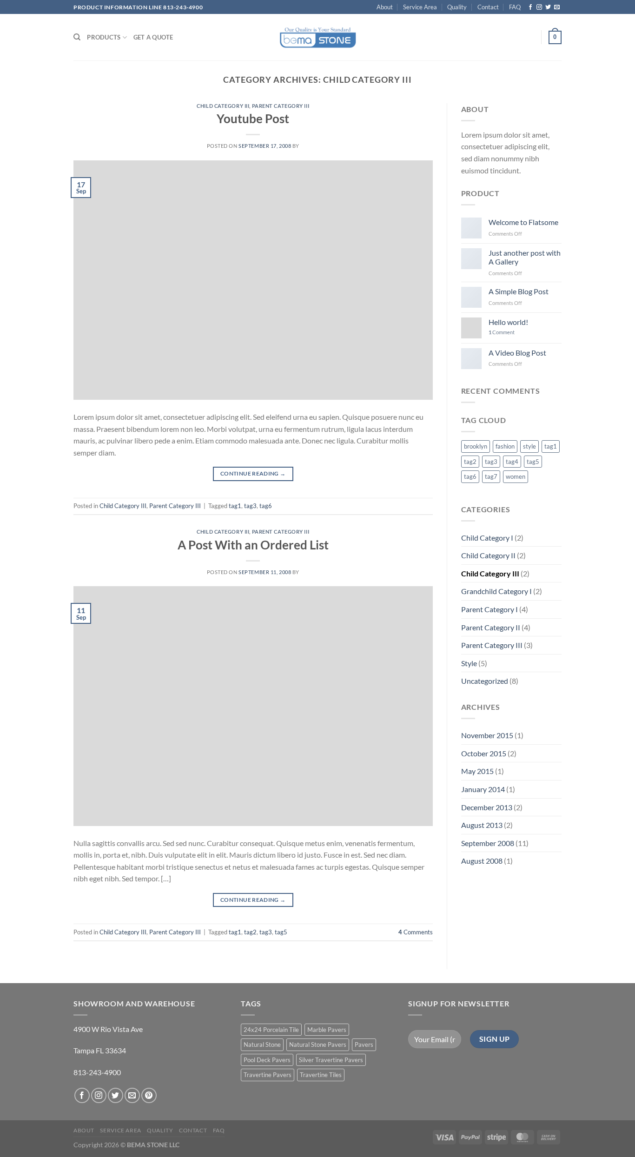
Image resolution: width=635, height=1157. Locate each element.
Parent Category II (490, 627)
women (515, 476)
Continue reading (253, 473)
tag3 (250, 505)
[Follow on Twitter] (548, 7)
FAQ (515, 7)
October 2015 (483, 753)
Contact (488, 7)
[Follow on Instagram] (539, 7)
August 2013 (482, 824)
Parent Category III (281, 106)
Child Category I (487, 537)
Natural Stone (262, 1044)
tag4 (512, 461)
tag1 (235, 505)
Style (469, 663)
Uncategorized (484, 680)
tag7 (491, 476)
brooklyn (475, 446)
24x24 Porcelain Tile (271, 1029)
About (385, 7)
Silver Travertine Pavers (331, 1060)
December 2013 (486, 807)
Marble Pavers (326, 1029)
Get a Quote (153, 37)
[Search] (76, 37)
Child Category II (488, 555)
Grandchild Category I (496, 591)
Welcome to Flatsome (523, 222)
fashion (505, 446)
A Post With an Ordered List (253, 545)
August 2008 (482, 860)
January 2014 (483, 789)
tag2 (250, 932)
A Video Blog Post (517, 352)
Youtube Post (253, 119)
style (529, 446)
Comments (415, 932)
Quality (457, 7)
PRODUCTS (103, 37)
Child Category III (223, 106)
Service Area (420, 7)
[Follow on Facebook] (530, 7)
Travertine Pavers (267, 1074)
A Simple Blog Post (519, 291)
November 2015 (487, 735)
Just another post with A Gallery (525, 257)
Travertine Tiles (321, 1074)
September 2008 (487, 843)
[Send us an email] (557, 7)
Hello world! (508, 321)
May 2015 (477, 771)
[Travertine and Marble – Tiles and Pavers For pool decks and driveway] (317, 37)
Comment (502, 332)
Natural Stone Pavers (317, 1044)
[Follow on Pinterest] (149, 1095)
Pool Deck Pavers (267, 1060)
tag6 (265, 505)
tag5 (281, 932)
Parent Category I (489, 609)
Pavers (364, 1044)
